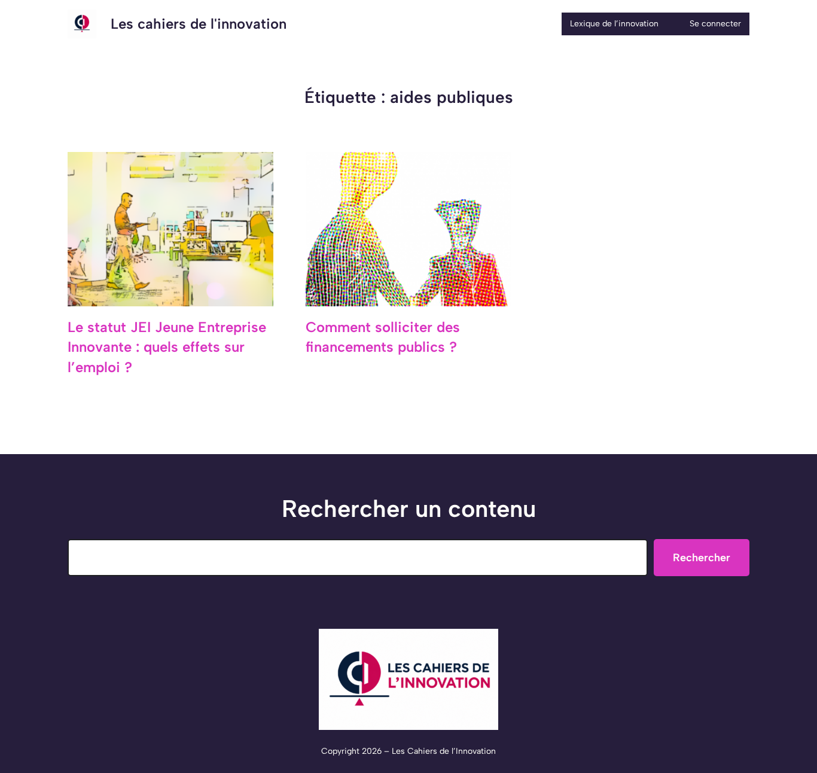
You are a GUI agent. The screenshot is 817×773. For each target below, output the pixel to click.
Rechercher (701, 557)
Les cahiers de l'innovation (198, 23)
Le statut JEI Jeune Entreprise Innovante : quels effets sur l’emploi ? (167, 347)
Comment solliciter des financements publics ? (383, 337)
